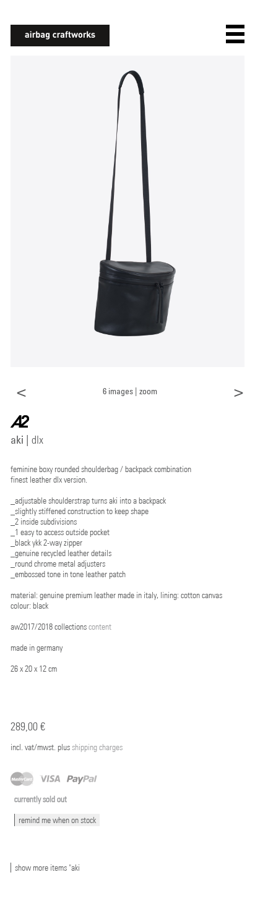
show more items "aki (47, 868)
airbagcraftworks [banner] (60, 35)
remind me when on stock (57, 820)
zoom (148, 391)
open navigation (235, 34)
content (100, 627)
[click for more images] (127, 211)
